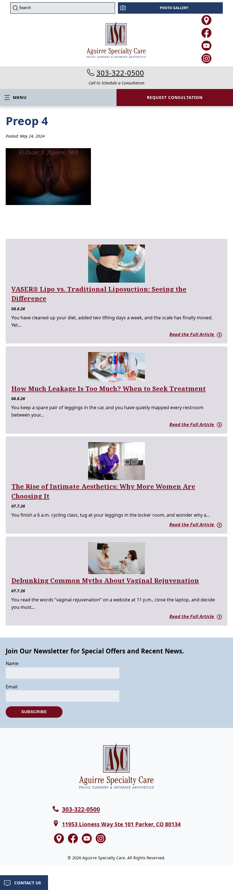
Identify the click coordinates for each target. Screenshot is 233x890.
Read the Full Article (192, 334)
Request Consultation (175, 97)
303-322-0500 (120, 73)
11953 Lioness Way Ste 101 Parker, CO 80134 (121, 824)
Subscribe (34, 711)
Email (11, 687)
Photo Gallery (174, 7)
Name (12, 663)
